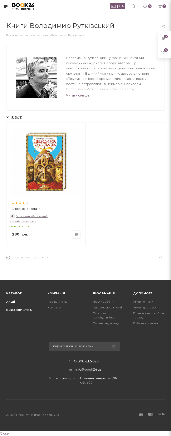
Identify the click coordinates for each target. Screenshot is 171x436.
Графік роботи (103, 301)
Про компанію (58, 301)
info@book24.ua (88, 369)
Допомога (142, 293)
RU (113, 6)
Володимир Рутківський (32, 216)
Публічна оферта (145, 323)
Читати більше (77, 95)
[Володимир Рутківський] (36, 77)
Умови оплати (143, 301)
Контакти (54, 307)
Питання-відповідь (106, 323)
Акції (10, 301)
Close (4, 433)
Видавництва (19, 310)
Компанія (56, 293)
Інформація (104, 293)
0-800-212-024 (86, 361)
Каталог (14, 293)
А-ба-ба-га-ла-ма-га (23, 221)
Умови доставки (144, 307)
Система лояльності (107, 307)
